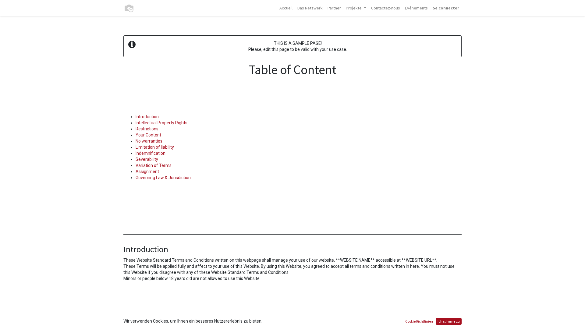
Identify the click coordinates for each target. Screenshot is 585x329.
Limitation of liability (155, 147)
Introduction (147, 116)
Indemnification (150, 153)
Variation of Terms (154, 165)
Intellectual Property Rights (161, 122)
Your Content (148, 135)
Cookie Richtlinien (419, 321)
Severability (147, 159)
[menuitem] (286, 8)
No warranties (149, 141)
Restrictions (147, 128)
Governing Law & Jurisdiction (163, 177)
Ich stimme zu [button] (449, 321)
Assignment (147, 171)
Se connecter (446, 8)
